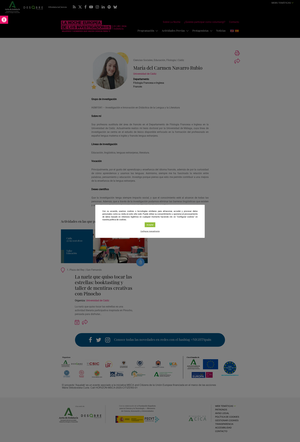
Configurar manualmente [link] (150, 231)
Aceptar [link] (150, 225)
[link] (4, 20)
